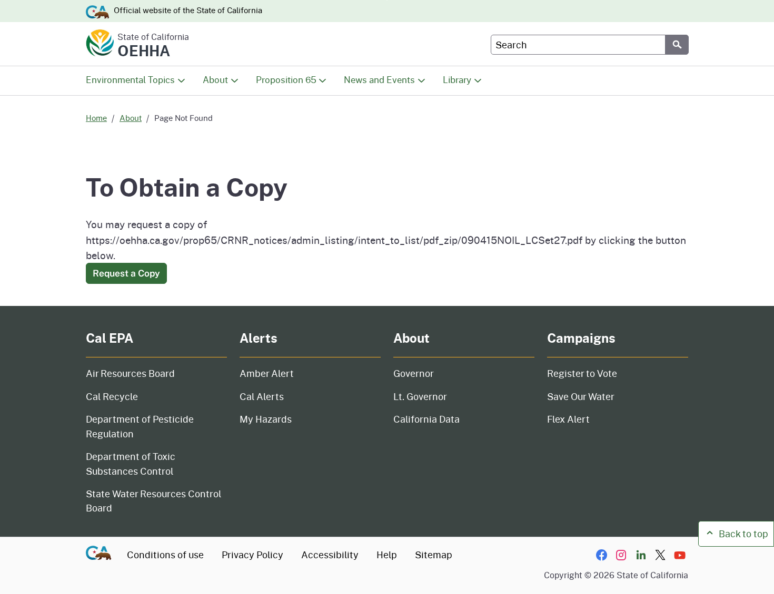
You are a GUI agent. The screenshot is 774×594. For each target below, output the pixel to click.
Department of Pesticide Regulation (140, 426)
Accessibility (330, 554)
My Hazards (266, 419)
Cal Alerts (262, 396)
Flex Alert (568, 419)
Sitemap (433, 554)
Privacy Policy (252, 554)
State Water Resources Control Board (153, 501)
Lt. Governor (420, 396)
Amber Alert (267, 373)
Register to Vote (582, 373)
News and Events (379, 79)
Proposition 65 (286, 79)
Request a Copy (126, 273)
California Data (426, 419)
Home (96, 118)
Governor (413, 373)
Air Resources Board (130, 373)
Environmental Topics (130, 79)
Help (386, 554)
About (215, 79)
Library (457, 79)
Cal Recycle (112, 396)
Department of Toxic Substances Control (130, 463)
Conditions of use (165, 554)
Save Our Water (580, 396)
